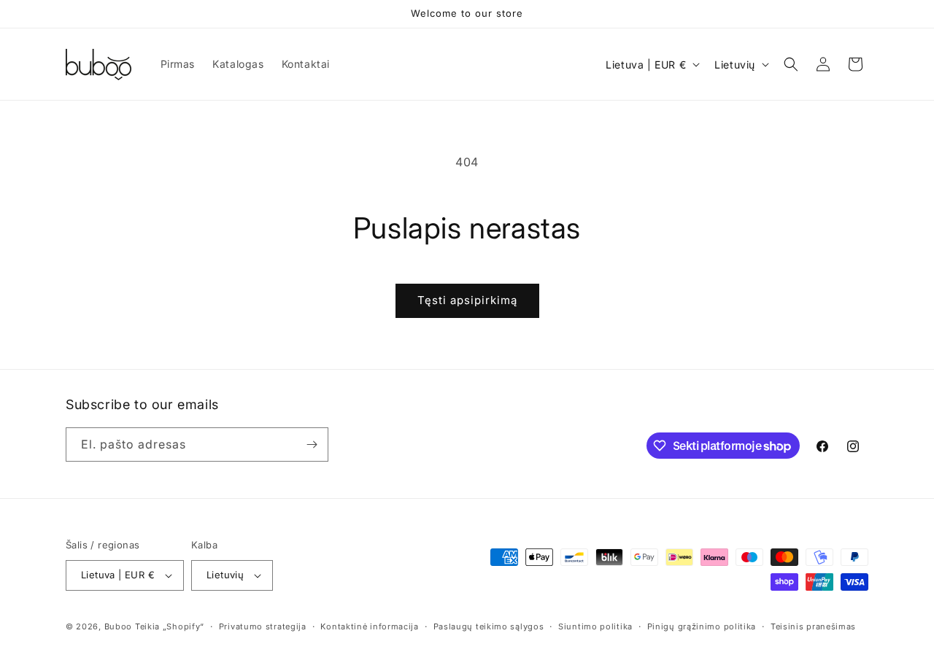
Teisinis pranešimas (813, 626)
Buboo (118, 626)
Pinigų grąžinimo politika (702, 626)
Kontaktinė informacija (369, 626)
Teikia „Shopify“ (169, 626)
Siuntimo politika (595, 626)
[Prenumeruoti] (312, 444)
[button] (791, 64)
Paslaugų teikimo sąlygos (488, 626)
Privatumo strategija (262, 626)
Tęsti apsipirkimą (467, 300)
